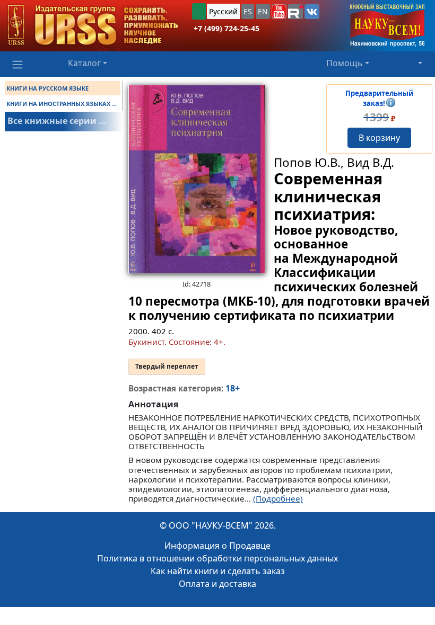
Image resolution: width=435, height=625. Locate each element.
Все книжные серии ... (57, 121)
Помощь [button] (344, 63)
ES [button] (247, 11)
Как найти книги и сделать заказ (218, 571)
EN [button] (263, 11)
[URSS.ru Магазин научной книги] (93, 25)
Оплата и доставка (217, 584)
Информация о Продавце (217, 545)
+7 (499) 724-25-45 (226, 28)
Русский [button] (223, 11)
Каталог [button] (84, 63)
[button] (279, 11)
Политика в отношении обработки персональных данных (217, 558)
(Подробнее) (278, 498)
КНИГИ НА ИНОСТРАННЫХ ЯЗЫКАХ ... (61, 104)
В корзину (379, 138)
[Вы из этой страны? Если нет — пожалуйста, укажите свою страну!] (199, 11)
